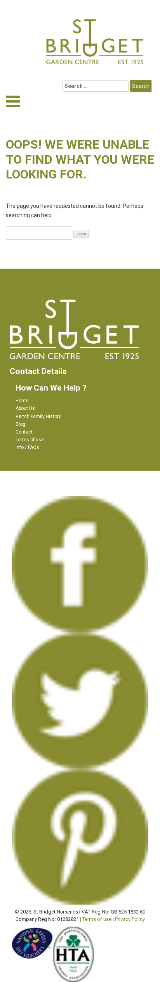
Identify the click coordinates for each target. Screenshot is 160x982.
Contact (24, 432)
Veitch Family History (38, 416)
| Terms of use (95, 919)
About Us (25, 408)
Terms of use (30, 439)
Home (22, 400)
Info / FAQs (27, 447)
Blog (20, 424)
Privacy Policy (130, 919)
